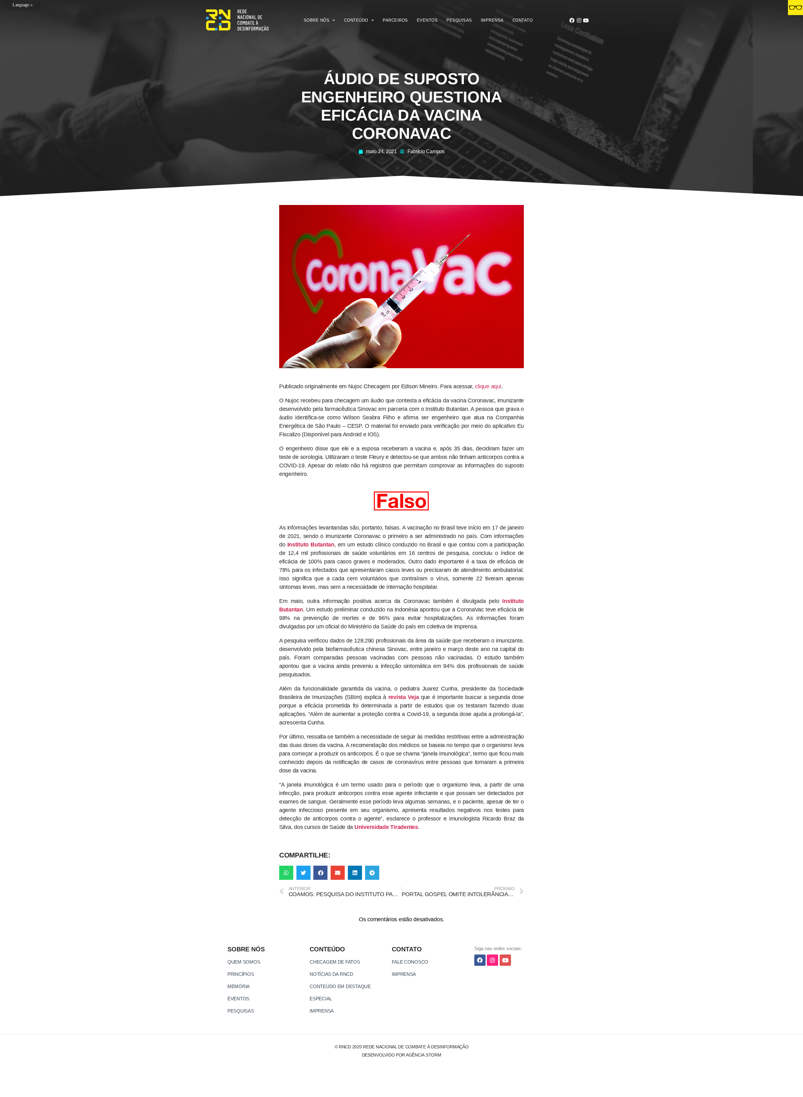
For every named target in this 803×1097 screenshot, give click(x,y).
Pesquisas (459, 20)
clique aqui (488, 386)
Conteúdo (356, 20)
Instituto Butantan (310, 544)
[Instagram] (579, 20)
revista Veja (403, 697)
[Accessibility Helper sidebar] (795, 7)
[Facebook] (571, 20)
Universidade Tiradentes (386, 827)
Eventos (427, 20)
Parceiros (395, 20)
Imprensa (492, 20)
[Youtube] (585, 20)
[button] (286, 873)
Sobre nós (317, 20)
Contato (523, 20)
